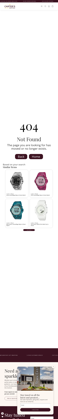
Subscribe (35, 409)
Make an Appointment (12, 398)
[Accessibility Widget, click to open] (2, 413)
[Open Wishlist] (2, 416)
